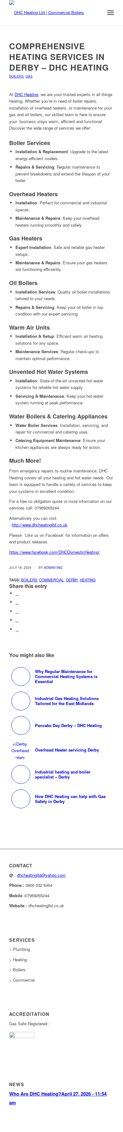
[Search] (97, 12)
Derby (72, 579)
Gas (29, 76)
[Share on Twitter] (17, 602)
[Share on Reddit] (17, 629)
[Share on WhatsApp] (17, 611)
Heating (88, 579)
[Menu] (110, 12)
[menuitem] (97, 12)
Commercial (51, 579)
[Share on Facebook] (17, 593)
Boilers (16, 76)
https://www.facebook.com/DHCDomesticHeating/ (54, 552)
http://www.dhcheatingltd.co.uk (39, 525)
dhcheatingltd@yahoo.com (41, 875)
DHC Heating (26, 94)
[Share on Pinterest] (17, 620)
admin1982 (53, 567)
